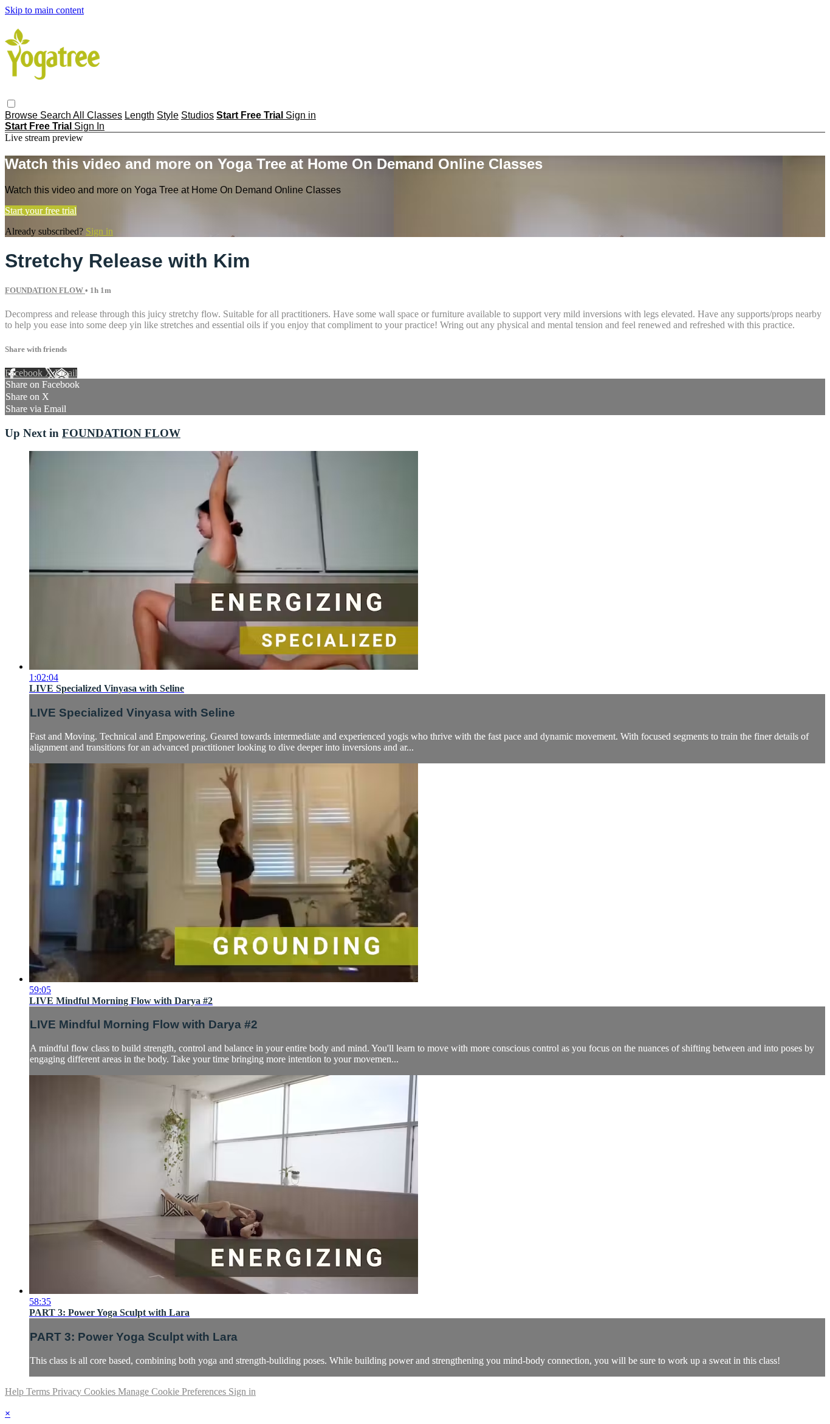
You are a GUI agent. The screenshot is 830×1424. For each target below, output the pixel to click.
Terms (39, 1391)
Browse (22, 115)
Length (139, 115)
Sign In (89, 126)
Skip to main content (44, 10)
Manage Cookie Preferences (173, 1391)
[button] (11, 104)
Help (15, 1391)
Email (66, 373)
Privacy (68, 1391)
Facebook (25, 373)
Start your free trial (41, 210)
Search (56, 115)
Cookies (101, 1391)
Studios (197, 115)
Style (168, 115)
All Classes (97, 115)
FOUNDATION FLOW (45, 290)
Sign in (301, 115)
